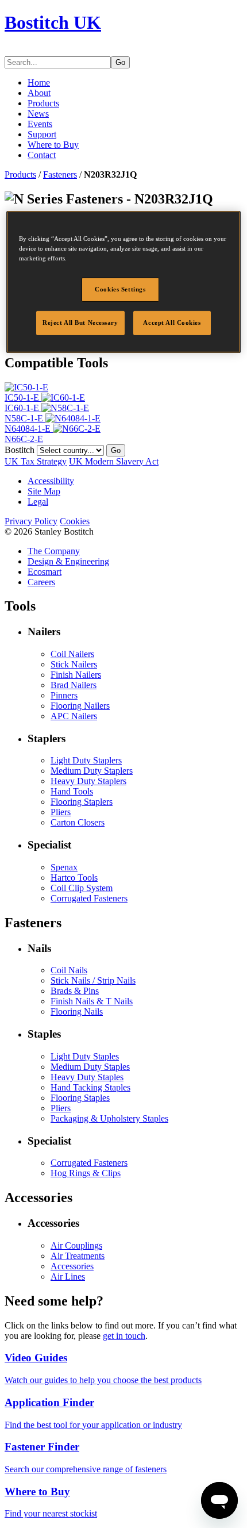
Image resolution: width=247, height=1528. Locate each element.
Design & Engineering (68, 561)
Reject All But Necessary (80, 322)
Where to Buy (53, 144)
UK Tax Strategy (36, 461)
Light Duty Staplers (86, 760)
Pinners (64, 695)
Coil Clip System (82, 888)
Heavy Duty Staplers (88, 781)
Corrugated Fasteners (89, 898)
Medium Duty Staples (90, 1067)
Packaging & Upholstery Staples (109, 1118)
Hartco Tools (74, 877)
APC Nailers (74, 716)
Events (40, 124)
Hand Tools (72, 791)
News (38, 113)
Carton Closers (78, 822)
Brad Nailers (74, 685)
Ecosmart (44, 572)
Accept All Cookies (171, 322)
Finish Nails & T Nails (92, 1001)
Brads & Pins (75, 991)
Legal (38, 501)
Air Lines (68, 1276)
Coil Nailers (72, 654)
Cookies (75, 521)
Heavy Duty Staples (87, 1077)
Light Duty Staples (85, 1056)
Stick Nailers (74, 664)
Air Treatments (78, 1256)
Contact (42, 155)
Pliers (61, 812)
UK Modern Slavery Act (114, 461)
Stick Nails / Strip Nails (93, 980)
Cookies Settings (120, 289)
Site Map (44, 491)
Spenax (64, 867)
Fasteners (60, 174)
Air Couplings (76, 1245)
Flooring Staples (80, 1098)
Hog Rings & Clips (86, 1173)
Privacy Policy (31, 521)
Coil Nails (69, 970)
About (39, 93)
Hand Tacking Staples (90, 1087)
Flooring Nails (77, 1011)
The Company (54, 551)
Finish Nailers (76, 674)
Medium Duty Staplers (92, 770)
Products (43, 103)
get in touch (124, 1336)
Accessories (72, 1266)
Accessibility (51, 481)
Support (42, 134)
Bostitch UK (53, 22)
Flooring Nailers (80, 706)
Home (39, 82)
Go (120, 62)
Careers (41, 582)
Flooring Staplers (82, 802)
